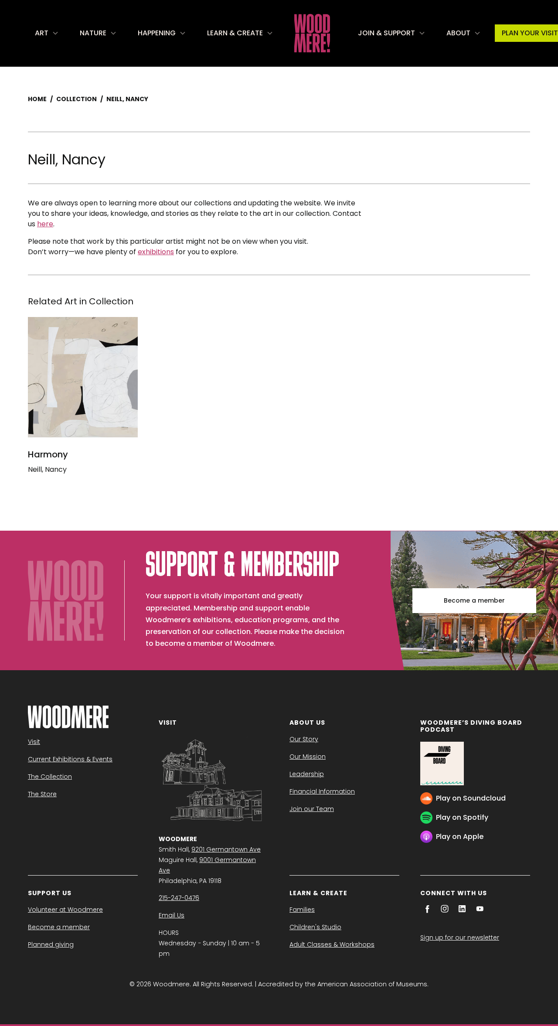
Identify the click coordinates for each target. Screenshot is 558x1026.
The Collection (50, 776)
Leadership (306, 773)
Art (41, 33)
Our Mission (307, 756)
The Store (42, 794)
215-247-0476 (179, 897)
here (45, 224)
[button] (47, 33)
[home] (312, 33)
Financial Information (322, 791)
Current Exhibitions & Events (70, 759)
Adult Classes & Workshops (331, 944)
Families (302, 909)
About (458, 33)
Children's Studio (315, 927)
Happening (157, 33)
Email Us (171, 915)
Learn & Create (235, 33)
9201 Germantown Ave (226, 849)
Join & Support (386, 33)
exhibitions (156, 252)
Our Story (303, 739)
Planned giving (51, 944)
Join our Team (311, 808)
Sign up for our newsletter (459, 937)
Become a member (474, 600)
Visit (34, 741)
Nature (93, 33)
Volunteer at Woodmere (65, 909)
